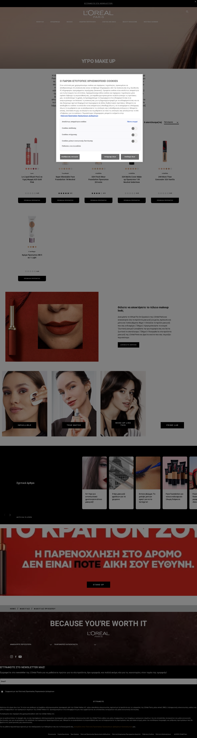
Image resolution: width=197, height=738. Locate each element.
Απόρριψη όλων (110, 157)
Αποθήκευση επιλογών (69, 157)
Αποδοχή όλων (129, 157)
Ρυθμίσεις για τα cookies (71, 146)
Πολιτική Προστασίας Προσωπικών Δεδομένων (79, 116)
